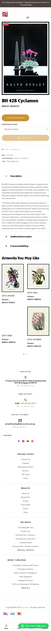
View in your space (15, 118)
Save (6, 24)
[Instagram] (23, 441)
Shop (6, 628)
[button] (45, 26)
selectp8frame (12, 161)
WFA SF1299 (8, 295)
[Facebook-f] (19, 441)
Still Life (25, 158)
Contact (45, 628)
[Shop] (6, 626)
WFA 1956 (7, 335)
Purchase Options (9, 124)
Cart (19, 628)
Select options (11, 281)
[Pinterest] (32, 441)
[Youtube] (28, 441)
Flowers (17, 158)
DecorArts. (25, 607)
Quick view (15, 289)
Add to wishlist (13, 149)
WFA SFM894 (34, 339)
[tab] (25, 176)
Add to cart (28, 138)
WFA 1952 (32, 292)
